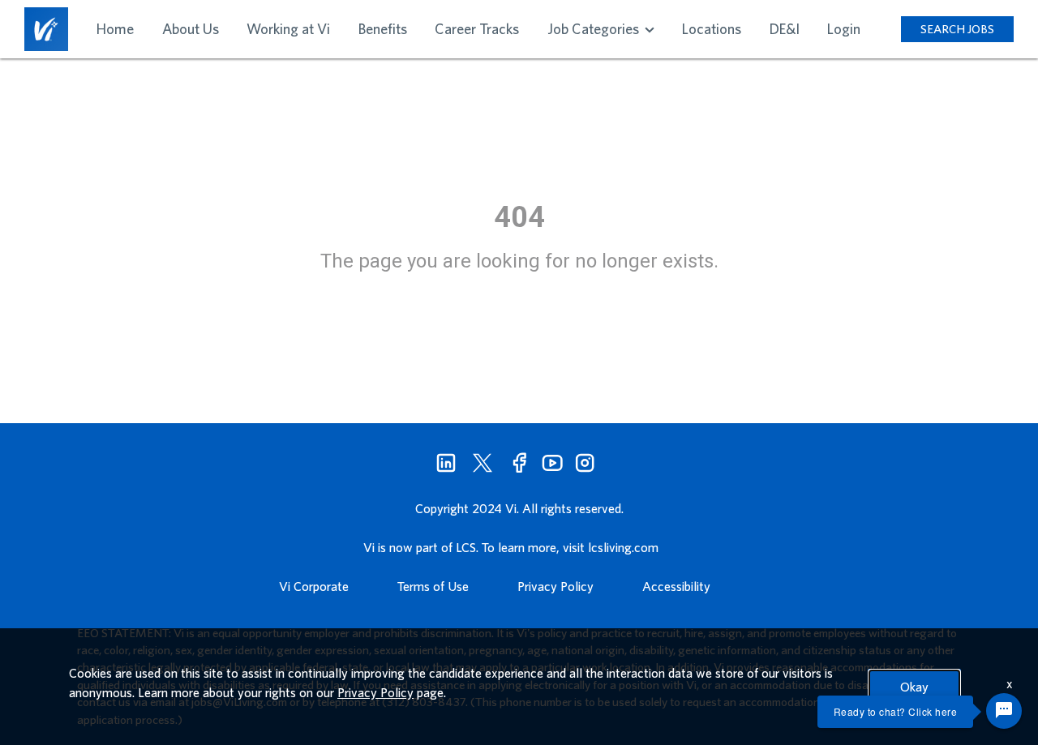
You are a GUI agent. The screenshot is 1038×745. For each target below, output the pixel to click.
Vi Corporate (314, 586)
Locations (711, 28)
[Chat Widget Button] (1004, 711)
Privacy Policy (555, 586)
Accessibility (676, 586)
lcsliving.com (623, 547)
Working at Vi (288, 28)
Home (115, 28)
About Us (190, 28)
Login (843, 28)
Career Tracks (477, 28)
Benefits (382, 28)
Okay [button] (914, 686)
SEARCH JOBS (957, 29)
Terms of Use (433, 586)
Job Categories (594, 28)
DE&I (785, 28)
